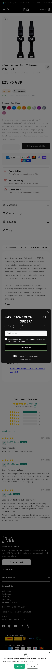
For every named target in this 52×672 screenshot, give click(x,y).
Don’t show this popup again (27, 356)
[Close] (49, 652)
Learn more (28, 661)
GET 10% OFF (26, 347)
